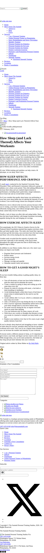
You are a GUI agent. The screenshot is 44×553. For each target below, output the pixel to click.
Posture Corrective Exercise (18, 50)
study (7, 184)
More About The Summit (12, 27)
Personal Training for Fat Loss (19, 46)
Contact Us (8, 443)
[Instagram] (5, 522)
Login (2, 71)
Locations (7, 63)
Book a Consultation (11, 65)
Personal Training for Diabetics (19, 44)
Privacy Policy (9, 445)
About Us (12, 28)
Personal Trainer (9, 460)
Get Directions (5, 542)
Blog (10, 30)
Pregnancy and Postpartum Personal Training (24, 52)
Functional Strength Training (22, 59)
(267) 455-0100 (5, 426)
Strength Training (14, 57)
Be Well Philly (34, 343)
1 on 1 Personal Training (17, 36)
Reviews (7, 61)
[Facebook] (22, 349)
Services (7, 34)
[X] (22, 356)
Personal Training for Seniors (18, 48)
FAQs (11, 32)
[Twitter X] (24, 519)
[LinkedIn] (22, 353)
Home (6, 25)
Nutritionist (12, 55)
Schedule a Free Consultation (14, 442)
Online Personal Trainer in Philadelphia (22, 38)
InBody (11, 53)
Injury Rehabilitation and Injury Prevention (23, 40)
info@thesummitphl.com (19, 426)
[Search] (24, 8)
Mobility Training (14, 42)
